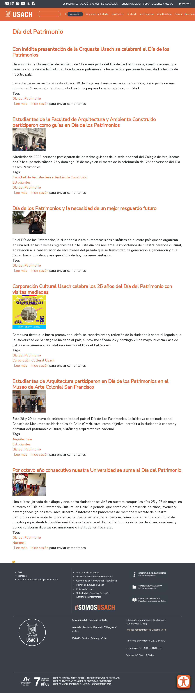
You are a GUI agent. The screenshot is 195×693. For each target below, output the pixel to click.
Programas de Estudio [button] (96, 14)
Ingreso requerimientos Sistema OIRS (146, 629)
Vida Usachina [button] (164, 14)
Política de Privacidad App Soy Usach (38, 579)
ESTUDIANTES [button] (70, 3)
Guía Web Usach (85, 589)
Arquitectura (22, 439)
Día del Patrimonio (26, 98)
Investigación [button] (147, 14)
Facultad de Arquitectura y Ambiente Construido (49, 177)
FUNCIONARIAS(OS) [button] (131, 3)
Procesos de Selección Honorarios (94, 576)
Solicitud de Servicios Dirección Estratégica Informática (92, 595)
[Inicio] (20, 14)
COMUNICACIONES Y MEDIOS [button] (158, 3)
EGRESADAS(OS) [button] (109, 3)
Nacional (19, 542)
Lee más (20, 103)
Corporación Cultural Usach (33, 360)
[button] (185, 683)
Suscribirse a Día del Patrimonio (13, 562)
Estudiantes (21, 182)
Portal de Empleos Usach (90, 585)
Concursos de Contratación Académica (96, 580)
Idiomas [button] (185, 4)
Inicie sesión (39, 103)
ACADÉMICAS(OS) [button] (89, 3)
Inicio (20, 572)
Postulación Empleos (87, 572)
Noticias (22, 576)
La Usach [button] (131, 14)
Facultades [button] (118, 14)
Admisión (75, 14)
